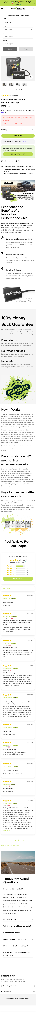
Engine (5, 40)
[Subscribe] (33, 986)
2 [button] (15, 840)
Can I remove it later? (12, 933)
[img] (7, 596)
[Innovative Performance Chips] (18, 8)
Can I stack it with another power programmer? (16, 954)
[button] (33, 8)
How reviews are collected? (10, 845)
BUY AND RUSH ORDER (18, 154)
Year (4, 19)
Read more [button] (6, 830)
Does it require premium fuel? (15, 939)
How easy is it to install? (13, 889)
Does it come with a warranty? (15, 946)
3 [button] (18, 840)
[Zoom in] (31, 77)
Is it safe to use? (10, 919)
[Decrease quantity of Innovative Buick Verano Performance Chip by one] (11, 130)
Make (4, 26)
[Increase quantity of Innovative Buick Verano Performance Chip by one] (33, 130)
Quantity (4, 130)
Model (5, 33)
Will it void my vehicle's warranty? (17, 926)
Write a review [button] (18, 579)
